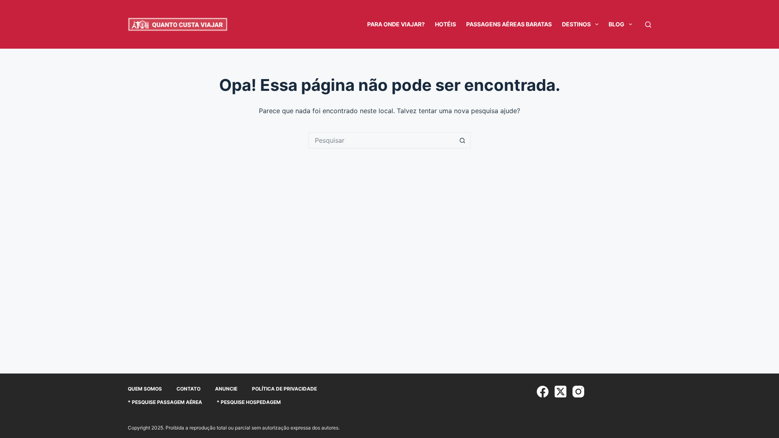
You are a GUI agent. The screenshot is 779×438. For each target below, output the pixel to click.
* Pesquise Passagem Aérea (165, 402)
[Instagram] (578, 391)
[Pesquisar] (648, 24)
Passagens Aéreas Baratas (509, 24)
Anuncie (226, 389)
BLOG (616, 24)
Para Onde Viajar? (396, 24)
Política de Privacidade (284, 389)
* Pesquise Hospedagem (249, 402)
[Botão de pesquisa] (462, 140)
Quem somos (145, 389)
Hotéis (445, 24)
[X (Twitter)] (560, 391)
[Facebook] (543, 391)
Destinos (576, 24)
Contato (188, 389)
